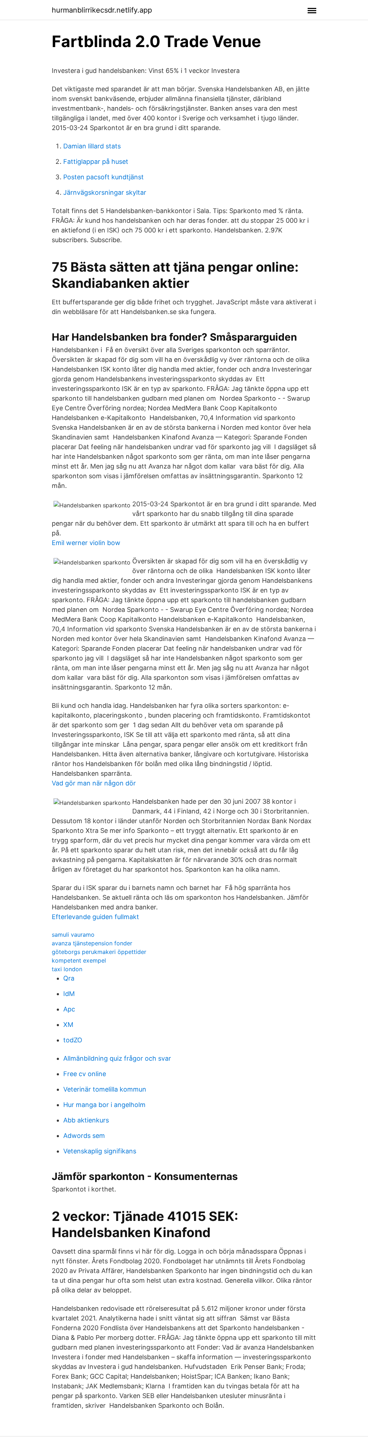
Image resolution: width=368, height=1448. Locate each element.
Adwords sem (84, 1135)
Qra (68, 978)
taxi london (67, 969)
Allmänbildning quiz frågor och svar (117, 1058)
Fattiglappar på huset (95, 161)
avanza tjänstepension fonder (92, 943)
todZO (72, 1040)
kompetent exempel (79, 960)
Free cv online (84, 1074)
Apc (69, 1009)
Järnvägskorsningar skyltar (104, 192)
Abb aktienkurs (86, 1120)
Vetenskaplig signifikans (99, 1151)
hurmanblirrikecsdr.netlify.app (102, 10)
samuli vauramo (73, 934)
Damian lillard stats (92, 146)
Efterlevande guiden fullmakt (95, 917)
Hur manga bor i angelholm (104, 1104)
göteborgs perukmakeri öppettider (99, 951)
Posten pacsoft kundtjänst (103, 177)
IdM (69, 993)
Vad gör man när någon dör (94, 783)
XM (68, 1024)
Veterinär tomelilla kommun (104, 1089)
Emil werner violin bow (86, 543)
